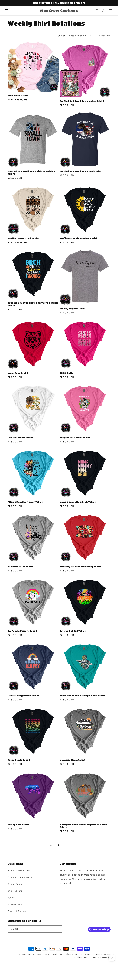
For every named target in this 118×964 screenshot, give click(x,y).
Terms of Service (17, 911)
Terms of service (103, 954)
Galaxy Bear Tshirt (18, 824)
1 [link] (51, 844)
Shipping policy (83, 957)
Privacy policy (86, 954)
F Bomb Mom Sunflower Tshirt (25, 502)
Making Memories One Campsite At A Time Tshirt (84, 825)
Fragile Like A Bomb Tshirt (75, 437)
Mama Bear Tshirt (18, 373)
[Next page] (67, 845)
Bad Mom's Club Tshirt (20, 566)
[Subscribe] (58, 929)
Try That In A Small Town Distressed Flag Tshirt (31, 172)
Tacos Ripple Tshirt (19, 760)
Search (11, 897)
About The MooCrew (19, 870)
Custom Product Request (21, 877)
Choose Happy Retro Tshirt (23, 695)
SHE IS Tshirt (67, 373)
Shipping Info (15, 891)
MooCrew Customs (34, 954)
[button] (6, 10)
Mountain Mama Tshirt (72, 760)
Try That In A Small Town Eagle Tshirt (81, 171)
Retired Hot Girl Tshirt (73, 631)
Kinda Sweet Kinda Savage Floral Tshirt (82, 695)
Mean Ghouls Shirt (18, 95)
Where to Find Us (17, 904)
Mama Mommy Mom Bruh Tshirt (78, 502)
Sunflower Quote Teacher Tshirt (78, 238)
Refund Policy (15, 884)
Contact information (102, 957)
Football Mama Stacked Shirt (24, 238)
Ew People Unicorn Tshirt (22, 631)
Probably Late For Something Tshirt (80, 566)
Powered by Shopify (53, 954)
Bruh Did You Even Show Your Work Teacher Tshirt (33, 304)
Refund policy (71, 954)
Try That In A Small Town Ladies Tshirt (82, 101)
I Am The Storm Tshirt (20, 437)
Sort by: (62, 35)
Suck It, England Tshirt (73, 308)
